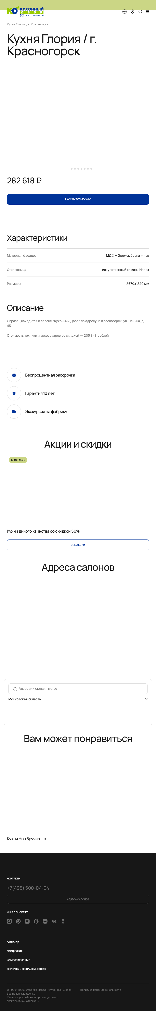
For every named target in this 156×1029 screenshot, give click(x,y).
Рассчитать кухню (78, 199)
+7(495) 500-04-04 (28, 887)
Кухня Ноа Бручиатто (26, 838)
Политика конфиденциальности (100, 989)
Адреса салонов (78, 899)
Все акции (78, 545)
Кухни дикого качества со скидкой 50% (43, 531)
